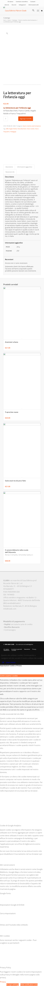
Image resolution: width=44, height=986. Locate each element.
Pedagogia (13, 131)
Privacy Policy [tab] (5, 967)
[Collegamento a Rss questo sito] (39, 647)
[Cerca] (32, 10)
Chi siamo (10, 1)
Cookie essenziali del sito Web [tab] (12, 714)
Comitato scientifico (22, 1)
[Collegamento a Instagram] (4, 155)
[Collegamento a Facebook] (32, 647)
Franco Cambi (30, 129)
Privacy (3, 982)
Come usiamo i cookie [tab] (9, 676)
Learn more (10, 662)
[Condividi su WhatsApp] (4, 140)
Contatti (32, 1)
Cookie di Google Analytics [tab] (10, 825)
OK (3, 662)
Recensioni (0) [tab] (10, 172)
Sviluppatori (22, 5)
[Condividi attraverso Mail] (4, 152)
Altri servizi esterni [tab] (7, 865)
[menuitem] (10, 1)
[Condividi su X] (4, 137)
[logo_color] (18, 10)
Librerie (6, 5)
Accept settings (12, 984)
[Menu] (38, 10)
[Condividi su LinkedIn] (4, 146)
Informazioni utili (33, 5)
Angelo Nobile (13, 129)
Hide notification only (29, 984)
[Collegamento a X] (29, 647)
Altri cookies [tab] (5, 936)
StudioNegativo (29, 644)
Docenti (14, 5)
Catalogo (6, 18)
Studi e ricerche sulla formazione (32, 126)
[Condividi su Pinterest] (4, 143)
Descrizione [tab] (9, 167)
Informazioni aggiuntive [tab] (24, 167)
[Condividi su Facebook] (4, 134)
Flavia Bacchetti (22, 129)
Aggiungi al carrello (25, 119)
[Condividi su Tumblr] (4, 149)
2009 (7, 129)
